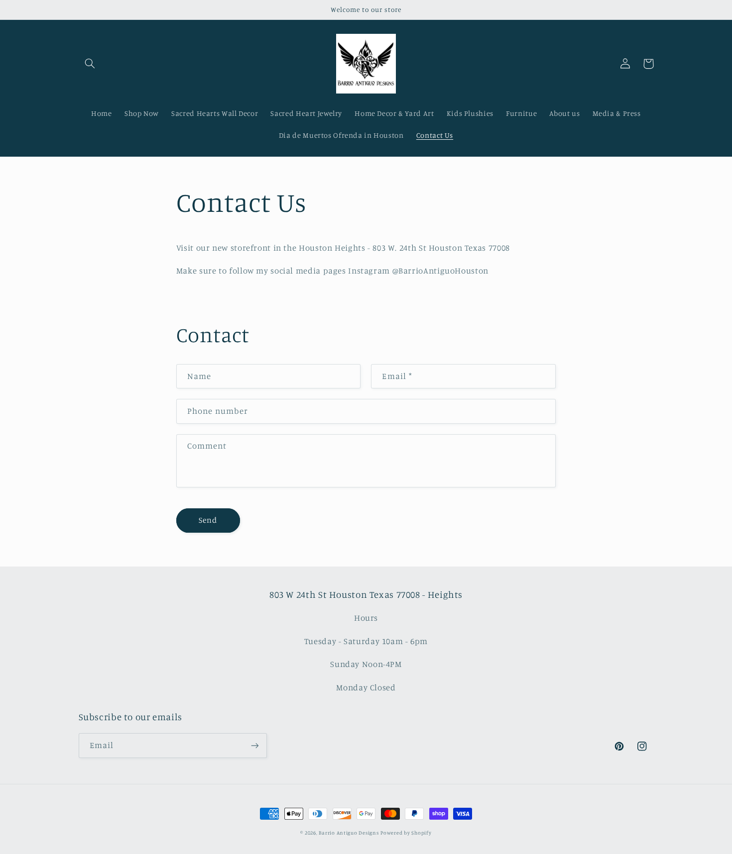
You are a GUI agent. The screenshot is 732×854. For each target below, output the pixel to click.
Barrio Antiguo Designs (348, 833)
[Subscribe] (254, 745)
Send (208, 520)
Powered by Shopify (405, 833)
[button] (90, 63)
